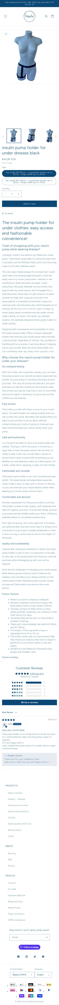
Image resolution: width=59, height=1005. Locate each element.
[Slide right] (56, 136)
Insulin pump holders (18, 805)
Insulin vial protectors (18, 811)
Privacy (11, 866)
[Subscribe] (46, 937)
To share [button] (9, 213)
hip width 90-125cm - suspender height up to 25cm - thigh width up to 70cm (29, 181)
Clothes (11, 817)
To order (12, 889)
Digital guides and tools (19, 824)
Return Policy (14, 908)
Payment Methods (16, 895)
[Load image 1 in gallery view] (14, 136)
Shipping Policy (15, 901)
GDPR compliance (16, 920)
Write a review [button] (29, 702)
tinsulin (25, 1001)
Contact (12, 883)
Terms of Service (16, 914)
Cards (11, 836)
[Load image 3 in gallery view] (50, 136)
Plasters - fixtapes (16, 799)
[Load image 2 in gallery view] (32, 136)
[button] (5, 16)
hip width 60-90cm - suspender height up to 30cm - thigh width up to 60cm (29, 173)
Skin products (15, 830)
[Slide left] (3, 136)
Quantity (5, 189)
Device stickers (15, 793)
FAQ (10, 859)
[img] (8, 720)
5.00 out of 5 (37, 674)
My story (12, 853)
